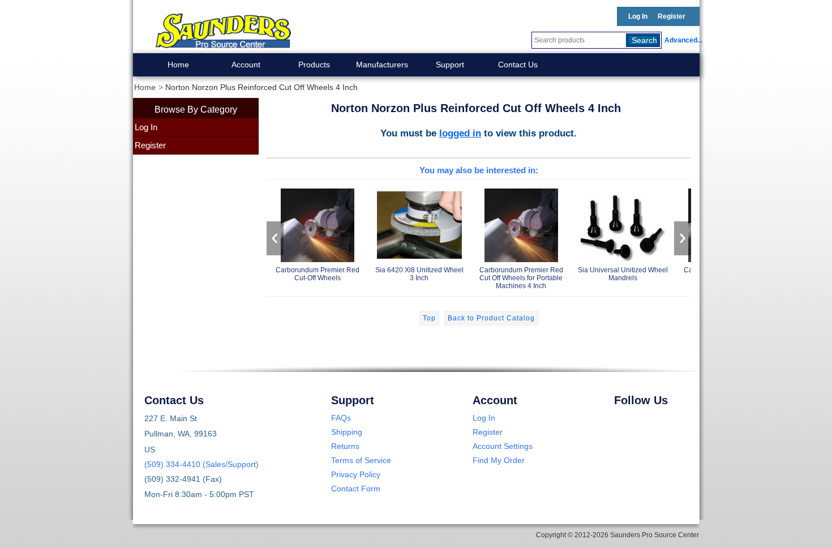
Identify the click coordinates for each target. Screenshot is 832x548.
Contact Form (355, 488)
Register (671, 16)
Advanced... (682, 40)
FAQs (341, 417)
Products (314, 64)
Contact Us (518, 64)
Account (245, 64)
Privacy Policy (355, 474)
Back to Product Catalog (491, 318)
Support (450, 64)
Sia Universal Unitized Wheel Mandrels (623, 274)
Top (429, 318)
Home (178, 64)
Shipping (346, 431)
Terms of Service (361, 460)
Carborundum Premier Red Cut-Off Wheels (317, 274)
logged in (460, 133)
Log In (637, 16)
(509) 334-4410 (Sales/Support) (201, 464)
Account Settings (503, 446)
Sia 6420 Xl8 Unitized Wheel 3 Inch (419, 274)
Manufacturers (382, 64)
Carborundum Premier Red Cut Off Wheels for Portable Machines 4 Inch (521, 278)
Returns (345, 446)
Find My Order (499, 460)
